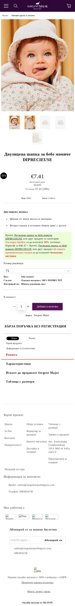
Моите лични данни (38, 591)
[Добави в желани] (66, 295)
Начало (5, 15)
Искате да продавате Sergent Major (32, 372)
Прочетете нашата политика (38, 582)
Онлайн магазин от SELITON (37, 602)
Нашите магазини (37, 441)
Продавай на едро (15, 469)
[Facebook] (8, 498)
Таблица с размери (20, 381)
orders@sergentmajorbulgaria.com (35, 485)
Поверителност (13, 445)
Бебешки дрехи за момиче (23, 15)
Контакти (10, 438)
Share (14, 338)
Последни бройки (15, 242)
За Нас (8, 431)
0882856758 (26, 491)
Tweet (32, 338)
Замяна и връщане (58, 434)
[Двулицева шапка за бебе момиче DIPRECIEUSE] (37, 110)
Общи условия (35, 424)
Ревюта (11, 354)
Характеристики (18, 363)
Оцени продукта (13, 343)
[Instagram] (16, 498)
